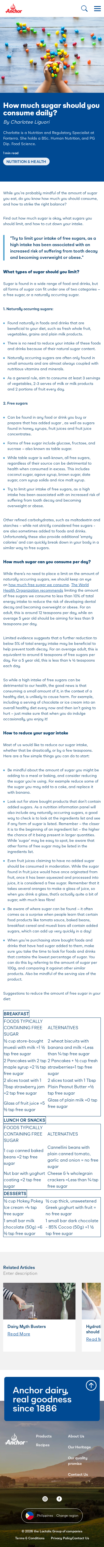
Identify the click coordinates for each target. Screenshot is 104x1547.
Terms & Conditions (30, 1538)
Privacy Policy (61, 1538)
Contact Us (78, 1474)
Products (44, 1436)
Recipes (43, 1445)
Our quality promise (77, 1461)
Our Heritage (79, 1447)
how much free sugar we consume (39, 584)
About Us (76, 1436)
